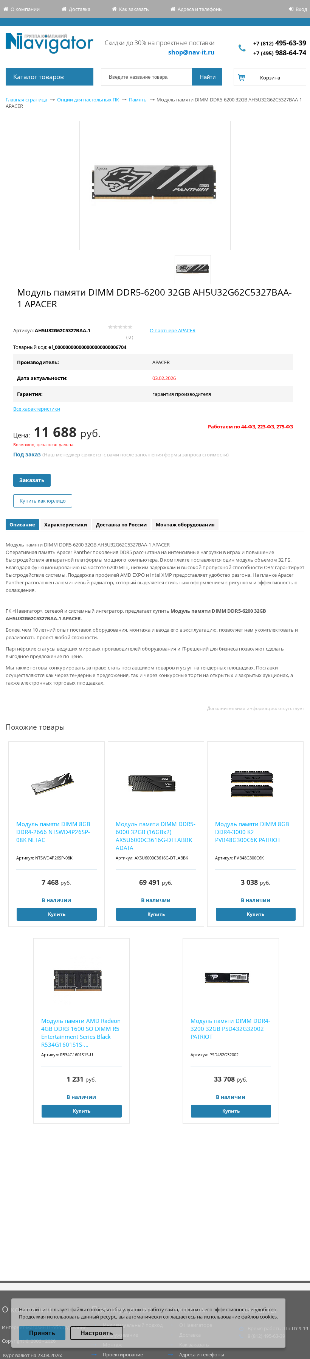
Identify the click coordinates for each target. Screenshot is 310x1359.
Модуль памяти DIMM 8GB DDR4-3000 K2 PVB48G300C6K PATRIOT (252, 832)
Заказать (32, 480)
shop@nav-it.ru (191, 52)
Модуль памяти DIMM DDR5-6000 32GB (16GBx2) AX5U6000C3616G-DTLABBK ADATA (155, 836)
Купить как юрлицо (43, 500)
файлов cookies (259, 1316)
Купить (56, 914)
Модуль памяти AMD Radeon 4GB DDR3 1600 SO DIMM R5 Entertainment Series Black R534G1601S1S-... (81, 1032)
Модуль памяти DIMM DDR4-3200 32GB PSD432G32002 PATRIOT (230, 1028)
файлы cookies (87, 1309)
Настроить (97, 1333)
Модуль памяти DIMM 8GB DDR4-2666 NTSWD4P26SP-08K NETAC (53, 832)
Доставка (79, 9)
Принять (42, 1333)
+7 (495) (279, 53)
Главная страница (26, 99)
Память (138, 99)
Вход (301, 9)
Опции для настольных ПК (88, 99)
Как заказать (134, 9)
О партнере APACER (172, 330)
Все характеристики (36, 408)
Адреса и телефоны (200, 9)
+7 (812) (279, 43)
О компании (25, 9)
